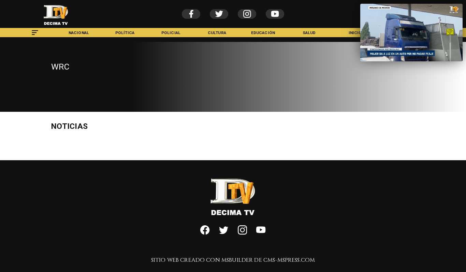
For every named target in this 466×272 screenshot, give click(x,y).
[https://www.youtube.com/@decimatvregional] (260, 233)
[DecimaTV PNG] (56, 26)
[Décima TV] (35, 35)
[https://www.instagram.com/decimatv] (242, 233)
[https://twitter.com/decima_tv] (223, 233)
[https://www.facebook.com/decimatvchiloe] (204, 233)
